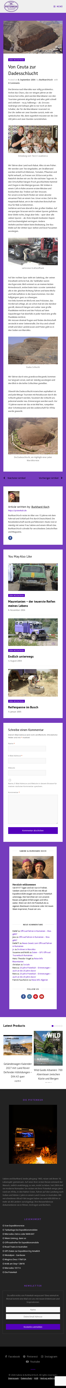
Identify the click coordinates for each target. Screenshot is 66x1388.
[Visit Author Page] (33, 496)
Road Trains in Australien (16, 1247)
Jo (13, 949)
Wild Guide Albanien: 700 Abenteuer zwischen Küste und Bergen (48, 1074)
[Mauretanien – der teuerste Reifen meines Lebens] (33, 577)
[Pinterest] (35, 996)
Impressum (13, 1378)
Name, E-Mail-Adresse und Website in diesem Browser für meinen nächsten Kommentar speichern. (32, 785)
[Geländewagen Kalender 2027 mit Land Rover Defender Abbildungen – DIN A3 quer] (17, 1045)
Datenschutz (26, 1378)
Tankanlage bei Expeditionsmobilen (21, 1230)
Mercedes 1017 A (13, 1268)
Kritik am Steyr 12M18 (15, 1264)
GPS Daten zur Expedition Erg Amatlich (22, 1251)
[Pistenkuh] (11, 6)
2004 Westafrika (16, 59)
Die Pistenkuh (11, 1272)
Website (11, 768)
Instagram (50, 1356)
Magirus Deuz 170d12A (15, 1259)
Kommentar (14, 792)
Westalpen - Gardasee (15, 1255)
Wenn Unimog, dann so (15, 1238)
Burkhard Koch (46, 80)
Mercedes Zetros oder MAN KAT (19, 1234)
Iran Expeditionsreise (14, 1225)
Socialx (26, 965)
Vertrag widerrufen (49, 1378)
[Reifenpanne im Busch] (33, 683)
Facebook (14, 1356)
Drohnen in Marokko (26, 949)
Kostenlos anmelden (33, 1327)
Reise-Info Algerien (40, 980)
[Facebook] (10, 538)
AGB (36, 1378)
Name (11, 744)
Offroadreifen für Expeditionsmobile (22, 1242)
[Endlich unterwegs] (33, 632)
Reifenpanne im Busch (23, 707)
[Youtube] (41, 996)
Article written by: (28, 507)
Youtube (34, 1361)
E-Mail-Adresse (15, 756)
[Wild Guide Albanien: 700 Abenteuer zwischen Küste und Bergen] (48, 1048)
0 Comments (14, 83)
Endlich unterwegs (21, 656)
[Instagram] (29, 996)
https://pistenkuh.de (17, 510)
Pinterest (32, 1356)
